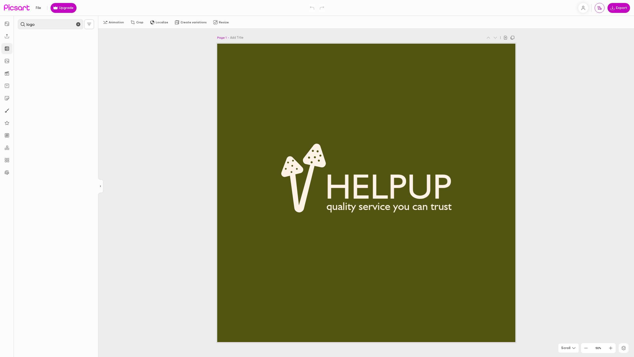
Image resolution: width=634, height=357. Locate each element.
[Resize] (6, 23)
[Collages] (6, 160)
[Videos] (6, 73)
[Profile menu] (583, 8)
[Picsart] (17, 7)
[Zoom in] (611, 348)
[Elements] (6, 123)
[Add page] (505, 38)
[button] (317, 178)
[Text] (6, 85)
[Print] (600, 8)
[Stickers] (6, 98)
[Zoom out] (586, 348)
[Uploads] (6, 36)
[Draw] (6, 110)
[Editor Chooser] (100, 186)
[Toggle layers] (624, 348)
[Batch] (6, 172)
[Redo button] (322, 8)
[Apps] (6, 147)
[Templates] (6, 48)
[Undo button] (312, 8)
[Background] (6, 135)
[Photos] (6, 61)
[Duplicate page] (512, 38)
